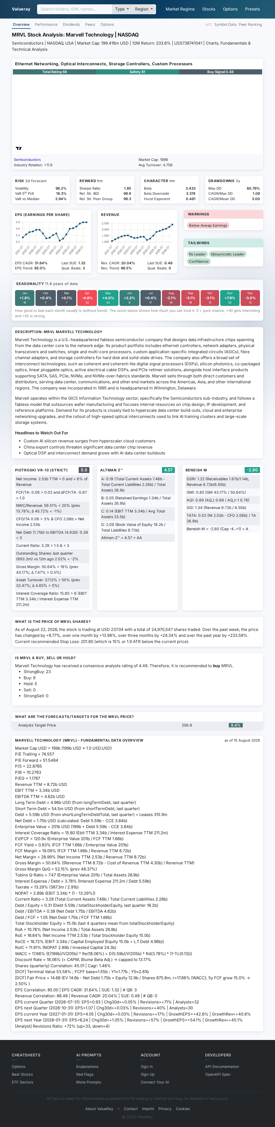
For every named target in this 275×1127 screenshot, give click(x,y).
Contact (131, 1109)
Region (142, 9)
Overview (21, 24)
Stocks (208, 9)
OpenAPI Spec (218, 1074)
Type (120, 9)
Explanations (87, 1066)
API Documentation (222, 1066)
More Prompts (88, 1082)
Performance (46, 24)
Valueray (21, 9)
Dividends (71, 24)
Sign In (147, 1066)
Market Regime (180, 9)
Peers (90, 24)
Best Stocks (22, 1074)
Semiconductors (27, 159)
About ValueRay (99, 1109)
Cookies (183, 1109)
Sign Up (147, 1074)
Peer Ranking (250, 24)
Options (230, 9)
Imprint (148, 1109)
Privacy (165, 1109)
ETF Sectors (22, 1082)
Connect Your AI (155, 1082)
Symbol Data (225, 24)
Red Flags (84, 1074)
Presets (252, 9)
